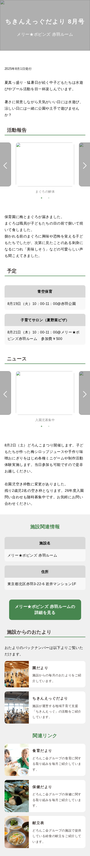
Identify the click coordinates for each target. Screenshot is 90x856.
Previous (5, 166)
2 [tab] (48, 198)
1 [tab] (41, 198)
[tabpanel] (45, 168)
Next (85, 166)
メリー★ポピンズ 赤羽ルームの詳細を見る (45, 609)
